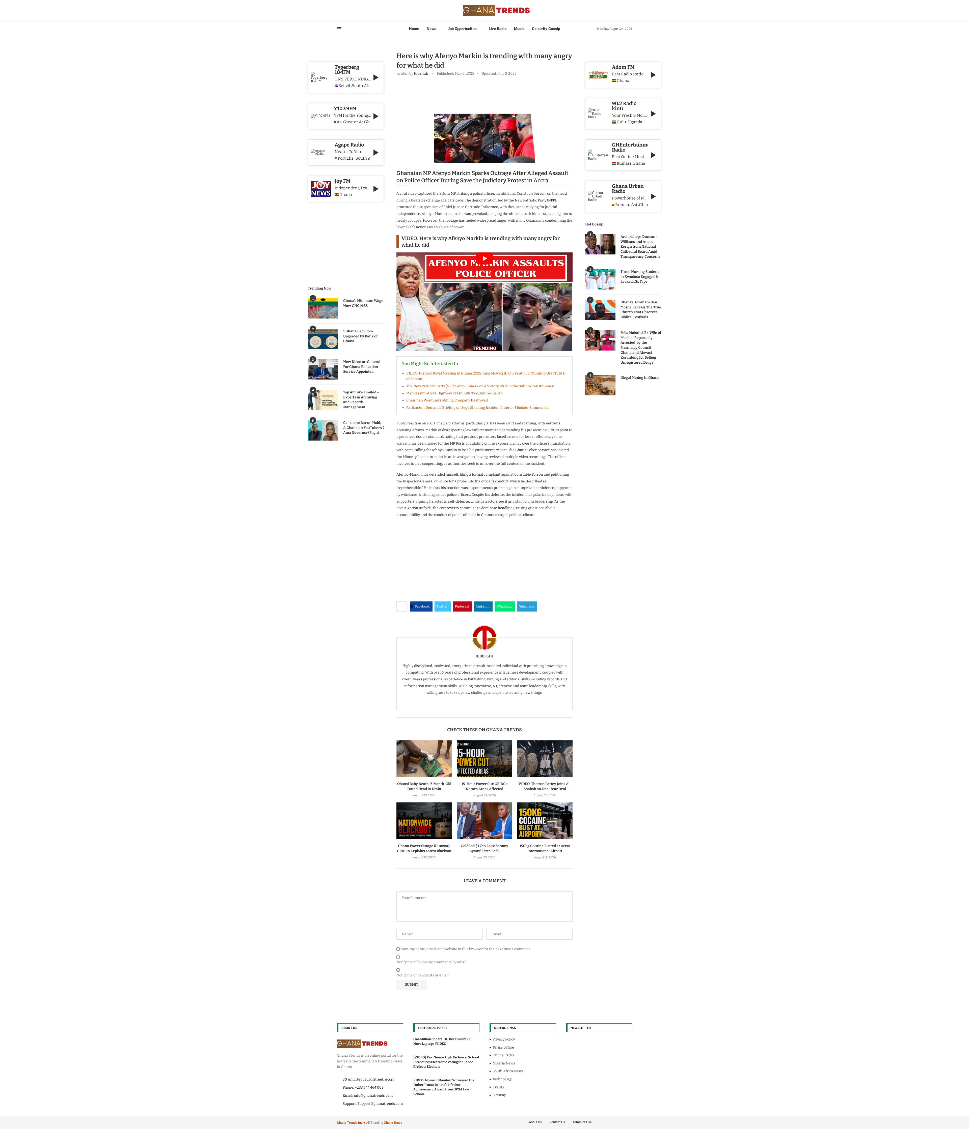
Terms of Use (582, 1122)
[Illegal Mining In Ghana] (600, 385)
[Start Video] (484, 302)
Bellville (344, 86)
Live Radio (497, 28)
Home (414, 28)
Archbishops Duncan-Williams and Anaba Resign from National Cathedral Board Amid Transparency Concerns (640, 246)
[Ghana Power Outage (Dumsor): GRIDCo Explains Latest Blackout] (424, 820)
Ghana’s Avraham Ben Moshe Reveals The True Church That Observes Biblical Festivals (641, 309)
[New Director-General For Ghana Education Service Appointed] (323, 369)
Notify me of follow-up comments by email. (431, 962)
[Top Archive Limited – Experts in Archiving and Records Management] (323, 400)
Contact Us (557, 1122)
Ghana (623, 81)
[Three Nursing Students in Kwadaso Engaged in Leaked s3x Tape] (600, 279)
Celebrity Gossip (546, 28)
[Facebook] (338, 11)
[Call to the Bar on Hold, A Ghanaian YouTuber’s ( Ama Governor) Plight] (323, 430)
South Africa (361, 86)
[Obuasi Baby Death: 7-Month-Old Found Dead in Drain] (424, 758)
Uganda (635, 122)
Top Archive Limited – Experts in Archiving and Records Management (361, 399)
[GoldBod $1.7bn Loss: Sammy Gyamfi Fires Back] (484, 820)
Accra (339, 122)
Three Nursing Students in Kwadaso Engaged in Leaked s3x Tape (640, 277)
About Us (535, 1122)
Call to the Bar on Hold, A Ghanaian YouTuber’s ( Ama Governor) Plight (363, 428)
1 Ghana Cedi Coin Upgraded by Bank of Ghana (360, 336)
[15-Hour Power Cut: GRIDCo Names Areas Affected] (484, 758)
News (431, 28)
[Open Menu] (339, 28)
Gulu (621, 122)
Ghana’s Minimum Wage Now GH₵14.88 (363, 303)
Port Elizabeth (346, 158)
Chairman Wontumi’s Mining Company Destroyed (447, 400)
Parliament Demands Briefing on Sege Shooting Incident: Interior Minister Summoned (477, 408)
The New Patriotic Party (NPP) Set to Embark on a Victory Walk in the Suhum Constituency (480, 386)
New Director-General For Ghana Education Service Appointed (361, 367)
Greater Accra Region (353, 122)
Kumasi (624, 163)
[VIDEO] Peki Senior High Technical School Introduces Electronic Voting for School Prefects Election (446, 1061)
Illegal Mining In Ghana (640, 377)
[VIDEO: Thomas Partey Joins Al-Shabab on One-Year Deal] (545, 758)
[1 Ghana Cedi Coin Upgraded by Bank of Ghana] (323, 339)
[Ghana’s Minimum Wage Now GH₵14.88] (323, 308)
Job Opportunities (462, 28)
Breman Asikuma (626, 205)
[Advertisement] (488, 93)
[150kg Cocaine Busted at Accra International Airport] (545, 820)
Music (519, 28)
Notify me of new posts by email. (422, 975)
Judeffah (421, 73)
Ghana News (393, 1122)
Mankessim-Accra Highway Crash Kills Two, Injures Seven (454, 393)
